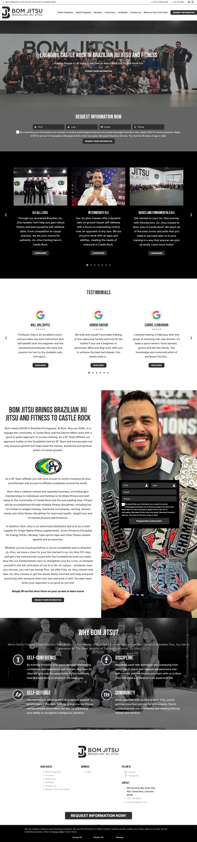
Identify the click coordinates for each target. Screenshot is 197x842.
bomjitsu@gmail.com (137, 802)
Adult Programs (83, 12)
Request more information (98, 71)
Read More (40, 365)
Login (88, 772)
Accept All (77, 837)
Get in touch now (160, 2)
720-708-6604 (178, 2)
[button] (6, 215)
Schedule (122, 12)
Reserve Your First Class (156, 12)
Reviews (98, 12)
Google (132, 772)
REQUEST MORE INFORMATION (48, 600)
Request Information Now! (98, 815)
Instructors (110, 12)
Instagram (133, 775)
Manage (120, 837)
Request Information (183, 12)
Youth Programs (65, 12)
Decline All (98, 837)
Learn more (40, 253)
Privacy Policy (58, 832)
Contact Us (135, 12)
